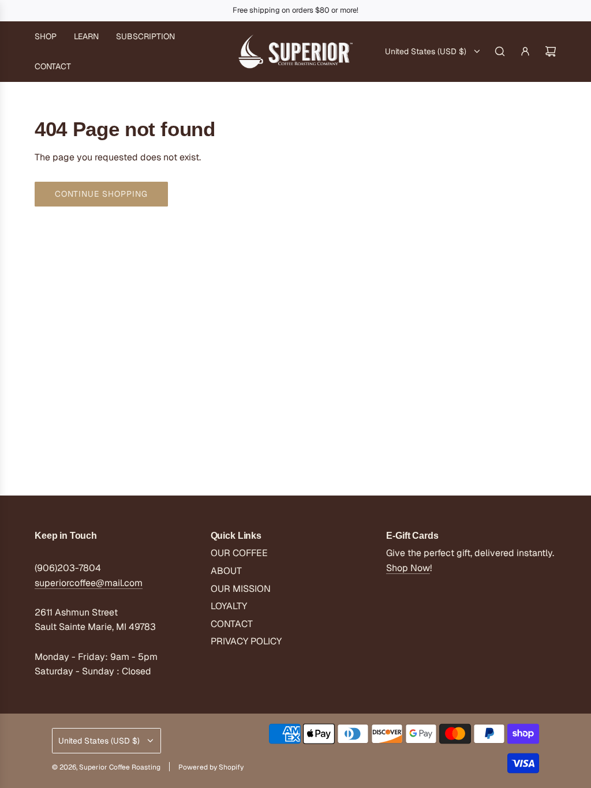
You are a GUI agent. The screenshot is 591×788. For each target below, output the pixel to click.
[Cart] (550, 51)
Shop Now (408, 568)
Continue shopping (101, 194)
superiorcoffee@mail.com (89, 583)
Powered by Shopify (211, 767)
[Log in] (525, 51)
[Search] (500, 51)
